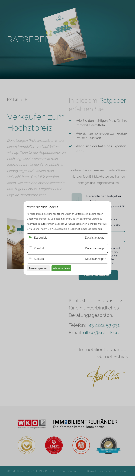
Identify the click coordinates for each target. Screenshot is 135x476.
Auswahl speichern (38, 268)
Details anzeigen (95, 248)
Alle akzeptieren (61, 268)
